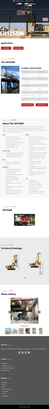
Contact (4, 393)
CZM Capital (5, 391)
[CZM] (24, 12)
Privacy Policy (5, 396)
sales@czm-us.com (19, 1)
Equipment (4, 382)
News (3, 387)
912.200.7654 (30, 1)
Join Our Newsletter (7, 389)
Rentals (4, 385)
